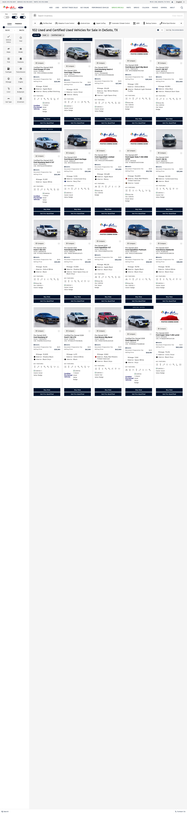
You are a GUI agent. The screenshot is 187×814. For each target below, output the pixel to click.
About (172, 7)
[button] (182, 7)
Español (164, 7)
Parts (129, 7)
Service (136, 7)
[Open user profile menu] (172, 2)
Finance (155, 7)
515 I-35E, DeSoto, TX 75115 (160, 2)
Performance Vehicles (100, 7)
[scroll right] (181, 23)
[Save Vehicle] (58, 63)
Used (57, 7)
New (50, 7)
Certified (14, 14)
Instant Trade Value (70, 7)
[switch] (6, 16)
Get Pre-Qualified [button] (47, 123)
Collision (145, 7)
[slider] (4, 27)
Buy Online (85, 7)
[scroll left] (35, 23)
